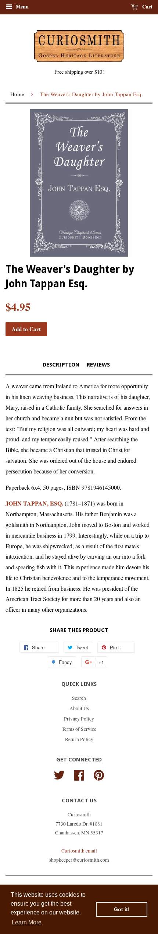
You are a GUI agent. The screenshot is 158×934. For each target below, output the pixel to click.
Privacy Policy (79, 718)
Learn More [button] (27, 922)
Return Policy (79, 739)
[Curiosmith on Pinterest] (98, 774)
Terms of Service (79, 729)
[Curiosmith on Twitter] (59, 774)
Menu (21, 6)
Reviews (98, 364)
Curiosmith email (79, 850)
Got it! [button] (122, 909)
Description (61, 364)
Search (79, 698)
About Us (79, 708)
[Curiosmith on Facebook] (79, 774)
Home (17, 94)
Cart (146, 6)
